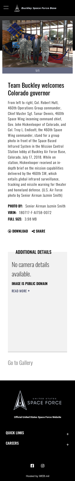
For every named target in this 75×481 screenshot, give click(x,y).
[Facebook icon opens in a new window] (32, 466)
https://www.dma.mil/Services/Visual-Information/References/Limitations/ (35, 344)
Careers (12, 443)
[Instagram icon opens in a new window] (43, 466)
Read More (20, 291)
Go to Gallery (20, 362)
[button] (6, 8)
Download (19, 231)
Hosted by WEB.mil (37, 476)
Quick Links (15, 432)
